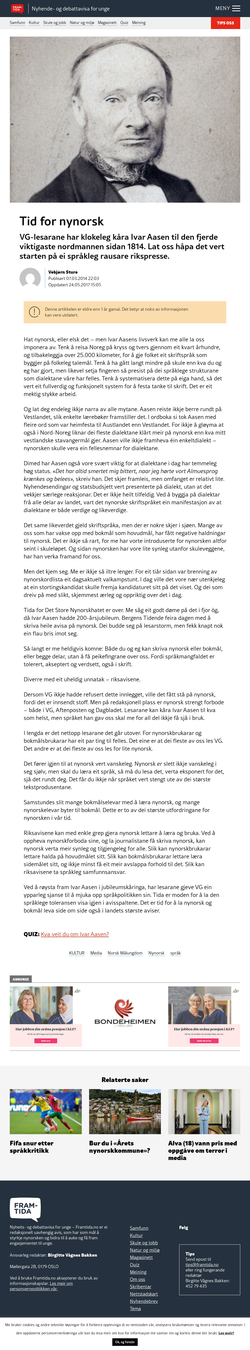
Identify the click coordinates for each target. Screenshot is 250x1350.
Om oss (137, 1279)
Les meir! (226, 1332)
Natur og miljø (82, 22)
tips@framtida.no (202, 1264)
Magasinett (107, 22)
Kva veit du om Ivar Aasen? (75, 934)
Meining (139, 22)
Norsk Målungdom (125, 953)
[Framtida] (19, 8)
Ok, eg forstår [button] (125, 1342)
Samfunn (17, 22)
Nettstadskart (144, 1294)
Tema (135, 1308)
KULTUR (76, 953)
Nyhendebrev (144, 1301)
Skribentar (140, 1286)
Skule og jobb (54, 22)
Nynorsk (156, 953)
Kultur (34, 22)
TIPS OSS (225, 23)
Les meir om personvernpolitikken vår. (41, 1286)
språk (175, 953)
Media (96, 953)
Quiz (124, 22)
